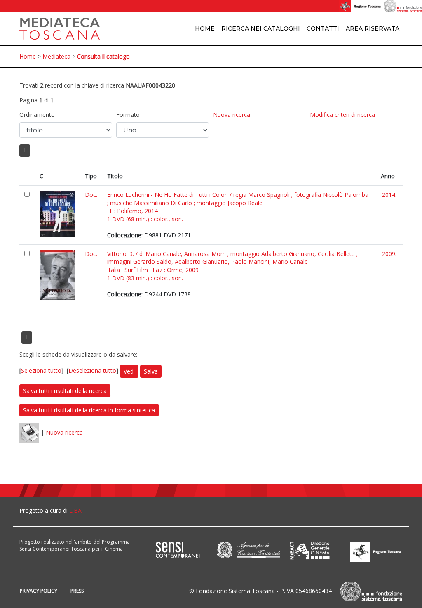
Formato (128, 114)
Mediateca (56, 56)
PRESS (77, 590)
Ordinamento (37, 114)
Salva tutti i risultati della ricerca (65, 391)
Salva (151, 371)
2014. (389, 195)
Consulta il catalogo (103, 56)
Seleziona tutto (41, 370)
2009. (389, 254)
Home (205, 28)
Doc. (91, 195)
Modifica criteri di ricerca (342, 114)
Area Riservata (372, 28)
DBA (75, 510)
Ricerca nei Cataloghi (260, 28)
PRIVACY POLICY (38, 590)
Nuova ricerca (231, 114)
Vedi (129, 371)
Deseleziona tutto (92, 370)
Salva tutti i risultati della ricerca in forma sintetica (89, 410)
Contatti (323, 28)
